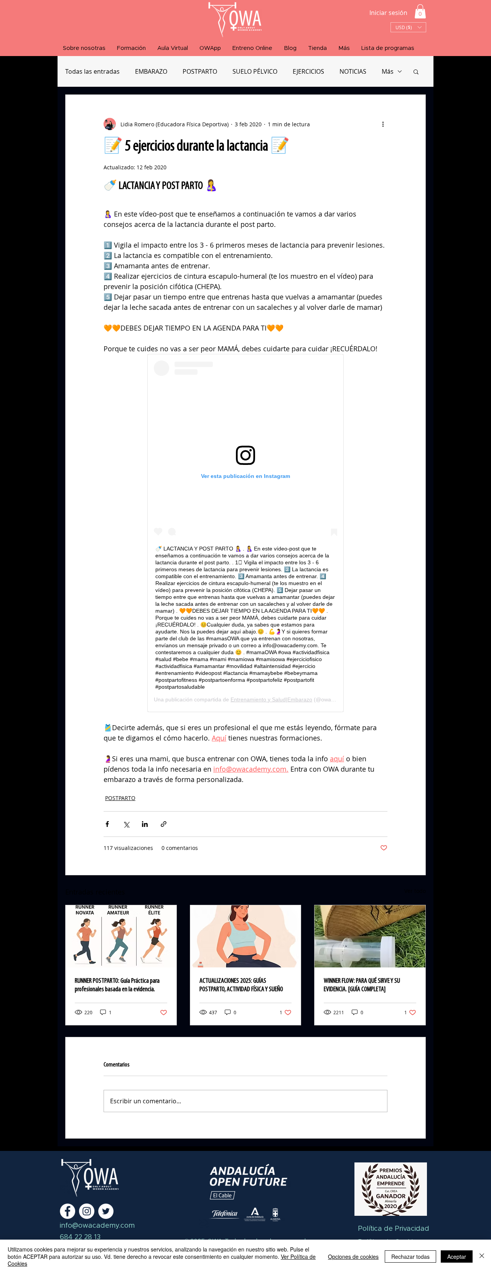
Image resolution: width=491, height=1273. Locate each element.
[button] (420, 11)
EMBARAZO (151, 71)
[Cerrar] (481, 1256)
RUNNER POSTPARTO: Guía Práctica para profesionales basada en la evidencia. (117, 985)
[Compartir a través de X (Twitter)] (126, 824)
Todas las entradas (92, 71)
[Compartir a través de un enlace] (163, 824)
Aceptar (456, 1256)
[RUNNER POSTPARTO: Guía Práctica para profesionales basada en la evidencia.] (121, 936)
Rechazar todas (410, 1256)
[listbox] (408, 27)
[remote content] (245, 533)
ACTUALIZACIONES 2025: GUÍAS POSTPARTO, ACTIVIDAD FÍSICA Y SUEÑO (241, 985)
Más (388, 71)
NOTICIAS (352, 71)
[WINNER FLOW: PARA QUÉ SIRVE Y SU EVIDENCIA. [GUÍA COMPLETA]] (370, 936)
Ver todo (415, 890)
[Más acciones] (382, 124)
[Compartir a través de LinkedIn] (144, 824)
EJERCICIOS (308, 71)
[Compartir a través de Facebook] (107, 824)
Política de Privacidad (393, 1228)
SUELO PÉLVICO (254, 71)
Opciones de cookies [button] (353, 1256)
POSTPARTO (200, 71)
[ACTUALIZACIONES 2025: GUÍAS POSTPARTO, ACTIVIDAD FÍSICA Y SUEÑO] (245, 936)
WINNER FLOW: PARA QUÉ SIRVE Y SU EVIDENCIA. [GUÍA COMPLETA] (362, 985)
